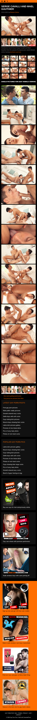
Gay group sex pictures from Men (14, 398)
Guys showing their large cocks (13, 464)
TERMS (20, 713)
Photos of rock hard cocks (11, 434)
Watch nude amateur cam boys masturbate (16, 643)
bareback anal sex (15, 52)
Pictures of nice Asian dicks (12, 428)
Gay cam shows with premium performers (16, 541)
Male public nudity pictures (11, 410)
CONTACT (18, 715)
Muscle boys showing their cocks (13, 422)
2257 (30, 713)
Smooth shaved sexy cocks (12, 413)
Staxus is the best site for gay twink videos (16, 707)
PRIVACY (25, 713)
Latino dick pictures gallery (11, 425)
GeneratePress (27, 717)
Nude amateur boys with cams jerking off (16, 575)
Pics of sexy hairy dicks (10, 431)
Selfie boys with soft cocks (11, 416)
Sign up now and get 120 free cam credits (16, 611)
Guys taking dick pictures (11, 419)
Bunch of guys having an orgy (12, 473)
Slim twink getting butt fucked (12, 396)
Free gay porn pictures (10, 408)
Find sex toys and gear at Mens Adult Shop (16, 675)
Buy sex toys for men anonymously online (16, 507)
